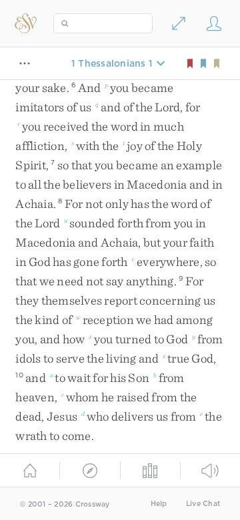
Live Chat (203, 503)
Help (159, 503)
